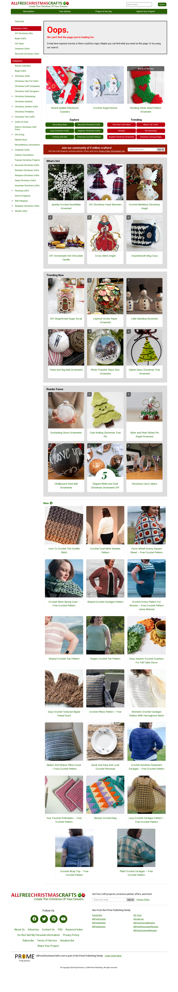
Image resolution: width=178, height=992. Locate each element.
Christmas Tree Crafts (25, 117)
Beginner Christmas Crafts (89, 131)
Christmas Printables (24, 111)
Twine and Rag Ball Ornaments (66, 369)
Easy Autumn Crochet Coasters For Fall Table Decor (147, 660)
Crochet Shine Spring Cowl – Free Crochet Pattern (64, 603)
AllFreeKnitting (99, 923)
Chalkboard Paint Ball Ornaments (66, 485)
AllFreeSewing (98, 926)
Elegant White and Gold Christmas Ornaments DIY (105, 485)
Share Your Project (48, 945)
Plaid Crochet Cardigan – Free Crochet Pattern (136, 873)
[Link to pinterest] (54, 919)
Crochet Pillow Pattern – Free (105, 711)
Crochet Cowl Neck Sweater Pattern (105, 550)
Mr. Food (137, 915)
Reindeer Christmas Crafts (27, 170)
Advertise (33, 929)
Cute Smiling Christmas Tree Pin (105, 434)
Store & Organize (22, 196)
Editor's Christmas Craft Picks (25, 128)
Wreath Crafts (21, 211)
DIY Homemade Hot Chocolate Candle (66, 257)
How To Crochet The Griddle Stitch (64, 550)
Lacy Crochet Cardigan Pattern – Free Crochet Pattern (146, 820)
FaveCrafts (97, 915)
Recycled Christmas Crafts (27, 54)
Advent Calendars (23, 66)
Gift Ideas (19, 43)
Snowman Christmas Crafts (27, 185)
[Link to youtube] (63, 919)
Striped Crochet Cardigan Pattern (105, 601)
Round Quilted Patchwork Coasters (65, 109)
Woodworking (151, 131)
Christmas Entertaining (25, 96)
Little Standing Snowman (144, 318)
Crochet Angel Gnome (105, 107)
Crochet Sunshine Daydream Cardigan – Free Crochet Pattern (146, 766)
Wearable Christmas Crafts (27, 206)
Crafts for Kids (21, 122)
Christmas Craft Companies (27, 86)
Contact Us (48, 929)
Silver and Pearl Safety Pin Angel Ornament (144, 434)
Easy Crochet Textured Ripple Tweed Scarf (64, 713)
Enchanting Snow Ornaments (66, 432)
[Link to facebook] (34, 919)
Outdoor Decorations (24, 155)
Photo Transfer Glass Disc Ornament (105, 371)
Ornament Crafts (22, 48)
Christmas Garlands (24, 101)
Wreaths (121, 131)
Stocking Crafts (22, 190)
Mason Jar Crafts (150, 125)
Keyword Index (74, 929)
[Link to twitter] (44, 919)
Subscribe (19, 21)
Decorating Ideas (60, 125)
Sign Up (161, 149)
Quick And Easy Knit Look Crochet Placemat (105, 766)
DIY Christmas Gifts (24, 33)
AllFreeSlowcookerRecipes (145, 926)
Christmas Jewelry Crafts (26, 106)
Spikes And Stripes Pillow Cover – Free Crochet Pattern (64, 766)
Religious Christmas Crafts (27, 175)
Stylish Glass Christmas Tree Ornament (144, 371)
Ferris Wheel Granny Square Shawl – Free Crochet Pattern (146, 550)
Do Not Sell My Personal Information (38, 935)
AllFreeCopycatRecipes (144, 923)
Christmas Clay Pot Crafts (26, 81)
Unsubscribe (67, 940)
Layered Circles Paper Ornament (105, 320)
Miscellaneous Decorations (27, 145)
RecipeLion (138, 919)
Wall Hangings (21, 201)
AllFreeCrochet (99, 919)
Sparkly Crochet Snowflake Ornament (66, 206)
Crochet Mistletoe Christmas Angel (144, 206)
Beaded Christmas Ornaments (121, 137)
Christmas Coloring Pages (151, 137)
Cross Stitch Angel (105, 255)
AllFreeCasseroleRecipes (145, 930)
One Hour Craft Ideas (122, 125)
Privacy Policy (105, 151)
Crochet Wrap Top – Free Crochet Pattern (74, 873)
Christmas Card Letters (144, 483)
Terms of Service (47, 940)
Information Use (118, 151)
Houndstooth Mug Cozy (144, 255)
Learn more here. (113, 955)
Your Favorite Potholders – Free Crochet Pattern (64, 820)
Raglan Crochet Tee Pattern (105, 658)
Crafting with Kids (59, 137)
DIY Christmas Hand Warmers (105, 204)
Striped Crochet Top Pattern (64, 658)
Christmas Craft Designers (27, 91)
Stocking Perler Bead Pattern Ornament (145, 109)
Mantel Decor (21, 139)
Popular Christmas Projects (27, 160)
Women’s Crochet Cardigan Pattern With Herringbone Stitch (146, 713)
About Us (19, 929)
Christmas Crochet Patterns (89, 137)
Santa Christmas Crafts (25, 180)
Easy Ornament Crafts (59, 131)
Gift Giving (19, 134)
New (46, 503)
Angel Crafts (20, 38)
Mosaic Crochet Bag (105, 818)
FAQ (60, 929)
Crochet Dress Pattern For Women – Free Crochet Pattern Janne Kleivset (147, 605)
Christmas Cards (22, 76)
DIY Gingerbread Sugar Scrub (66, 318)
